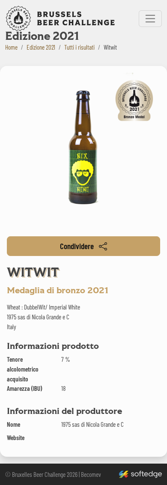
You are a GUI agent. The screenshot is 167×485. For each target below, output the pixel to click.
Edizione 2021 (41, 47)
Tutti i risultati (79, 47)
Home (11, 47)
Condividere (77, 246)
